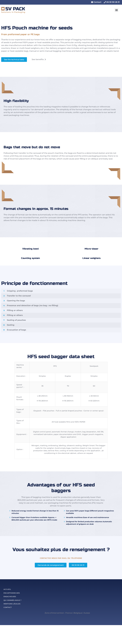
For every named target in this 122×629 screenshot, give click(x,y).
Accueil (7, 589)
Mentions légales (12, 604)
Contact (8, 607)
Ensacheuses (10, 596)
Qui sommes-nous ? (12, 600)
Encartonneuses (12, 593)
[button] (96, 2)
